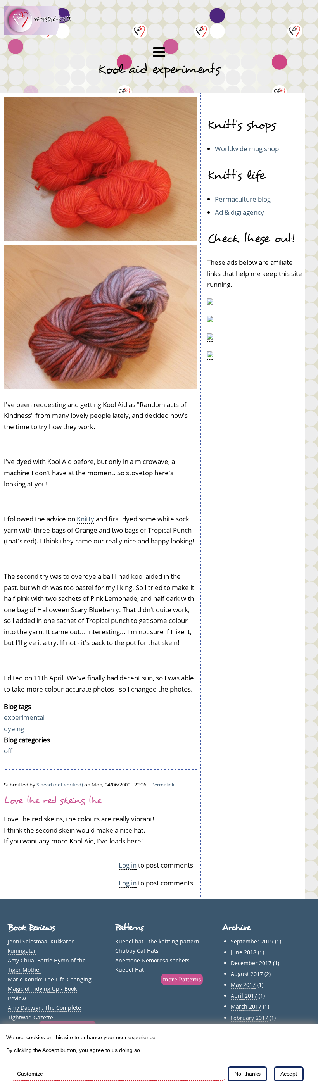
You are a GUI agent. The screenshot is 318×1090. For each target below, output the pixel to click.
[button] (159, 52)
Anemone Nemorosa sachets (152, 960)
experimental (24, 717)
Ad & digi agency (239, 212)
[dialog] (159, 1057)
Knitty (85, 518)
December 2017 (251, 963)
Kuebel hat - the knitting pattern (157, 941)
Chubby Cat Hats (137, 950)
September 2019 (252, 941)
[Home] (42, 32)
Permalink (163, 784)
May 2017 (243, 984)
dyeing (14, 728)
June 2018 (243, 952)
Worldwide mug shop (247, 148)
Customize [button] (30, 1074)
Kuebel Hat (129, 969)
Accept (288, 1074)
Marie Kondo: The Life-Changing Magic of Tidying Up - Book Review (50, 989)
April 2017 (244, 995)
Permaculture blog (243, 199)
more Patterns (182, 979)
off (8, 750)
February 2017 (249, 1017)
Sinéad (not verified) (59, 784)
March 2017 (246, 1006)
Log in (128, 865)
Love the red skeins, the (53, 800)
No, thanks (247, 1074)
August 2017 (247, 974)
